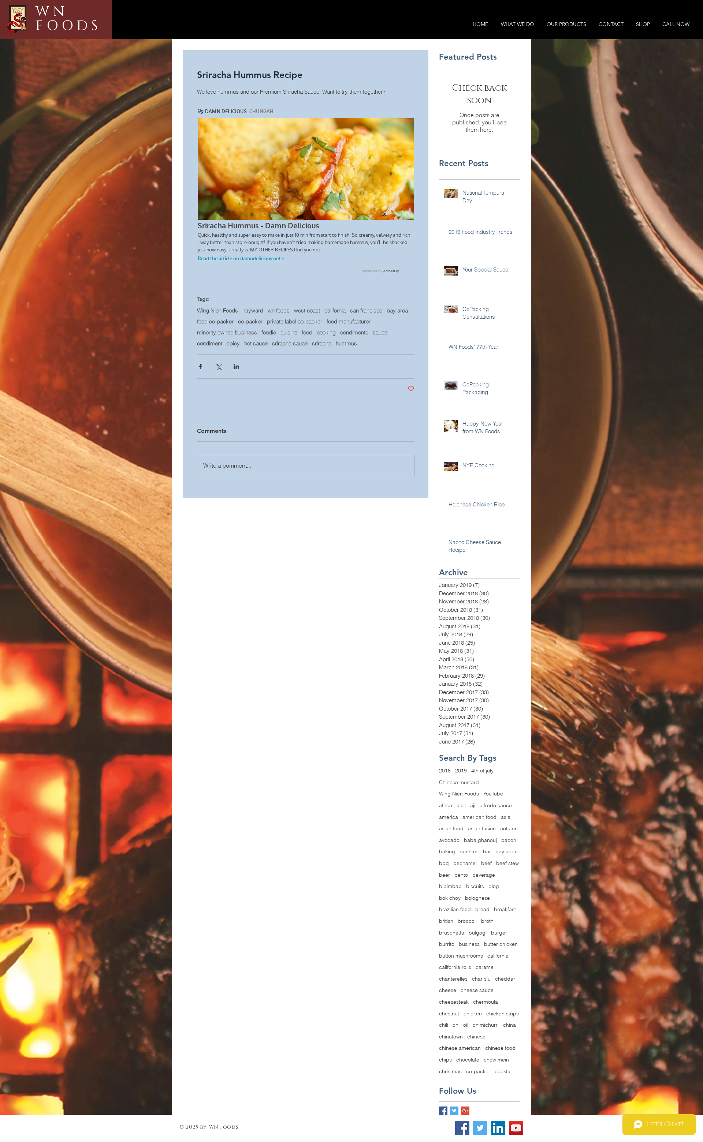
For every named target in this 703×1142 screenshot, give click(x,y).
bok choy (450, 898)
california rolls (455, 967)
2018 (445, 770)
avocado (449, 840)
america (448, 817)
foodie (268, 332)
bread (482, 909)
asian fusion (482, 828)
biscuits (475, 886)
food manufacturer (349, 321)
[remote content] (305, 192)
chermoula (485, 1002)
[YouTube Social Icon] (516, 1128)
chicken (473, 1013)
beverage (483, 875)
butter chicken (501, 944)
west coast (307, 310)
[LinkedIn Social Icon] (498, 1128)
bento (461, 875)
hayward (252, 310)
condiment (209, 343)
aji (472, 805)
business (469, 944)
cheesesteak (454, 1002)
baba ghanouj (480, 840)
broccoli (467, 921)
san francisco (366, 310)
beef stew (507, 863)
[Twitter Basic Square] (454, 1111)
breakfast (505, 909)
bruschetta (451, 932)
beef (486, 863)
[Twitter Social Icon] (480, 1128)
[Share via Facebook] (200, 366)
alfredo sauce (496, 805)
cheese (447, 990)
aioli (461, 805)
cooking (326, 332)
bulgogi (478, 932)
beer (444, 875)
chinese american (460, 1048)
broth (487, 921)
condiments (354, 332)
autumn (509, 828)
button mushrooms (461, 955)
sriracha (321, 343)
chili (443, 1025)
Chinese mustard (459, 782)
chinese (476, 1036)
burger (499, 932)
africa (445, 805)
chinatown (451, 1036)
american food (479, 817)
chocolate (467, 1059)
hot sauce (256, 343)
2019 (461, 770)
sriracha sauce (290, 343)
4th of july (482, 770)
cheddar (505, 979)
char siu (481, 979)
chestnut (449, 1013)
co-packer (250, 321)
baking (447, 851)
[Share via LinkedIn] (236, 366)
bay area (397, 310)
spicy (233, 343)
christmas (450, 1071)
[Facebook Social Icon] (462, 1128)
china (509, 1025)
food (307, 332)
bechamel (465, 863)
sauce (380, 332)
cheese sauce (477, 990)
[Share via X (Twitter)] (218, 366)
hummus (346, 343)
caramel (485, 967)
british (446, 921)
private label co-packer (294, 321)
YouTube (493, 793)
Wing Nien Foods (217, 310)
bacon (508, 840)
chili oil (460, 1025)
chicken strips (502, 1013)
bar (487, 851)
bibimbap (450, 886)
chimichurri (486, 1025)
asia (505, 817)
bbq (444, 863)
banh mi (469, 851)
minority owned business (227, 332)
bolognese (477, 898)
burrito (446, 944)
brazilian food (455, 909)
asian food (451, 828)
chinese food (500, 1048)
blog (493, 886)
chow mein (496, 1059)
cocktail (504, 1071)
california (335, 310)
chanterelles (453, 979)
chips (445, 1059)
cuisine (288, 332)
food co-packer (215, 321)
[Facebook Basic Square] (443, 1111)
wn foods (279, 310)
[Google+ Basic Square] (465, 1111)
